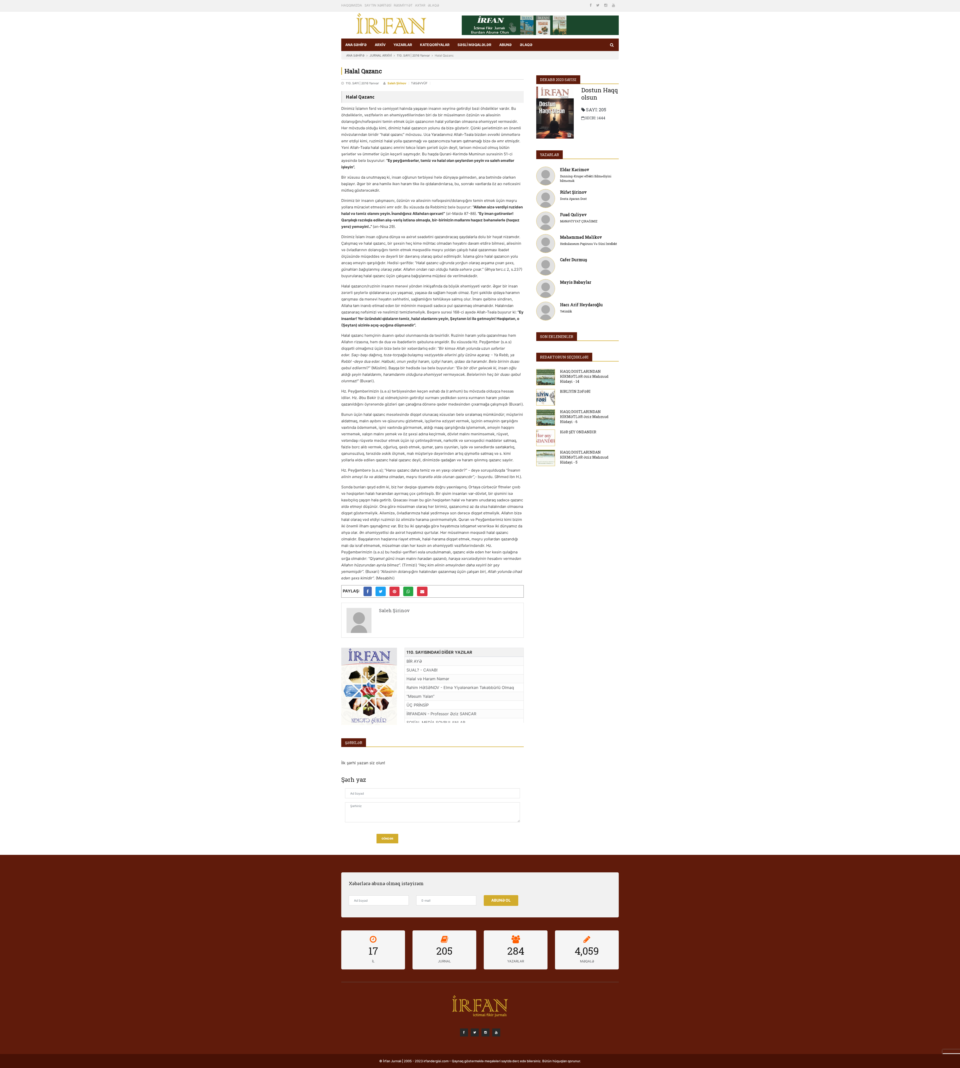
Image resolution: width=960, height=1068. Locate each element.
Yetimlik (566, 311)
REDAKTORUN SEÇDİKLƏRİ (564, 357)
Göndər (387, 838)
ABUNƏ (505, 45)
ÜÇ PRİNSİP (417, 704)
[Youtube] (613, 5)
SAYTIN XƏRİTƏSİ (377, 5)
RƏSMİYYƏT (403, 5)
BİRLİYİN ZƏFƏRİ (575, 391)
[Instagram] (606, 5)
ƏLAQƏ (433, 5)
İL (373, 961)
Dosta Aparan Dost (573, 199)
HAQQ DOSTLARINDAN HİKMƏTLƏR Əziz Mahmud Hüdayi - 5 (584, 457)
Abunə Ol (501, 900)
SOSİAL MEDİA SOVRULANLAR (435, 722)
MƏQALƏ (587, 961)
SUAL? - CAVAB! (422, 669)
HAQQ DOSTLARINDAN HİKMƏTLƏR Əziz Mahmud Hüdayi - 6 (584, 416)
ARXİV (380, 45)
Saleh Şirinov (397, 83)
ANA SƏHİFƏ (356, 45)
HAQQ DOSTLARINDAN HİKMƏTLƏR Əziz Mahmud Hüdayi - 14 (584, 376)
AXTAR (420, 5)
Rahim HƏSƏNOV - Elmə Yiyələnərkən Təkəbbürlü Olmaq (460, 687)
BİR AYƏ (414, 661)
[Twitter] (598, 5)
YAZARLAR (403, 45)
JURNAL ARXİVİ (381, 55)
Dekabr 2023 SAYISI (558, 79)
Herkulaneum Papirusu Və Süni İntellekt (588, 244)
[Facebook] (591, 5)
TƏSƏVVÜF (419, 83)
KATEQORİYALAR (435, 45)
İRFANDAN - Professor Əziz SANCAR (441, 713)
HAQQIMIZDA (351, 5)
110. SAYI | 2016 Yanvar (413, 55)
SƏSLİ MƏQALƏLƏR (474, 45)
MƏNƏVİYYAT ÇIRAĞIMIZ (579, 221)
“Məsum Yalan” (420, 696)
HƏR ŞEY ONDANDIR (578, 432)
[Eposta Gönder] (422, 591)
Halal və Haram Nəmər (427, 678)
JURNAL (444, 961)
